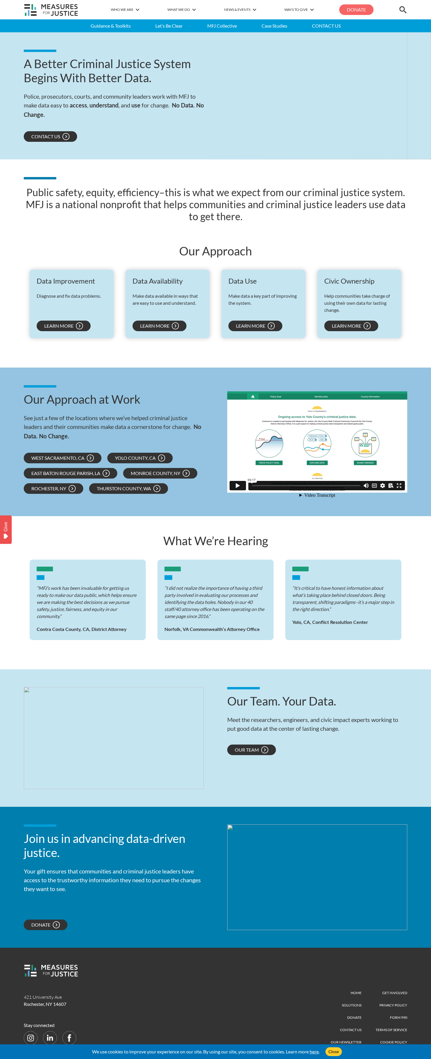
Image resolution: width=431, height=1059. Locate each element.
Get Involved (394, 993)
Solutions (352, 1005)
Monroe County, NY (155, 473)
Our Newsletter (346, 1042)
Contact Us (45, 136)
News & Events (237, 9)
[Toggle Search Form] (403, 9)
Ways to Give (296, 9)
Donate (356, 9)
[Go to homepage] (51, 10)
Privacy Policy (393, 1005)
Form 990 (398, 1017)
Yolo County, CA (135, 458)
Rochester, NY (48, 488)
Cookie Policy (393, 1042)
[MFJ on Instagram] (31, 1037)
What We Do (178, 9)
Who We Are (122, 9)
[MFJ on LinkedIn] (50, 1037)
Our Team (247, 749)
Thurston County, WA (124, 488)
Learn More (59, 326)
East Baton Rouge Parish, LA (65, 473)
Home (356, 993)
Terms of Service (391, 1030)
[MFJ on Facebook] (69, 1037)
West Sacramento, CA (57, 458)
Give (5, 526)
